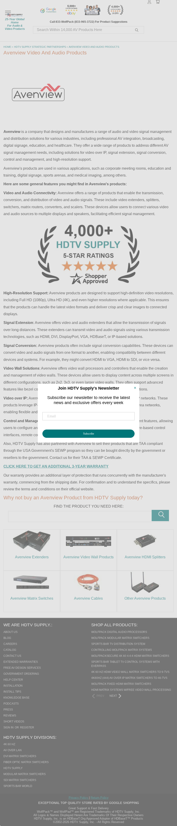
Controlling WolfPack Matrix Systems (121, 650)
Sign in (8, 727)
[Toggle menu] (8, 11)
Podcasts (11, 703)
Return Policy (100, 797)
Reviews (9, 715)
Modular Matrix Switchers (24, 774)
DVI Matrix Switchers (19, 756)
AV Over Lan (12, 750)
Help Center (13, 679)
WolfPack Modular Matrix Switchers (120, 638)
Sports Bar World (17, 786)
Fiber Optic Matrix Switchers (26, 762)
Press (8, 709)
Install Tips (12, 691)
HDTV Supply (13, 768)
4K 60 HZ (9, 744)
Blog (7, 638)
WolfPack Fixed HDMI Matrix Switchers (121, 684)
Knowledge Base (16, 697)
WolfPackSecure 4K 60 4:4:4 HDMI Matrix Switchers (130, 655)
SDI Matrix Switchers (19, 780)
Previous (164, 798)
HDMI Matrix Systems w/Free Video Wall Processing (131, 689)
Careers (10, 644)
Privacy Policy (79, 797)
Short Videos (13, 721)
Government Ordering (21, 673)
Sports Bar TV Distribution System (118, 644)
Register (27, 727)
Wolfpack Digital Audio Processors (119, 632)
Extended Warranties (20, 661)
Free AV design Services (22, 667)
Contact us (12, 655)
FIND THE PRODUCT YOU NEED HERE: (89, 506)
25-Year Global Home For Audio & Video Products (15, 24)
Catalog (9, 650)
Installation (13, 685)
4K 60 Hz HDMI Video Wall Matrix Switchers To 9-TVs (130, 672)
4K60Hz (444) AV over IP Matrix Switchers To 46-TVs (129, 678)
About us (10, 632)
